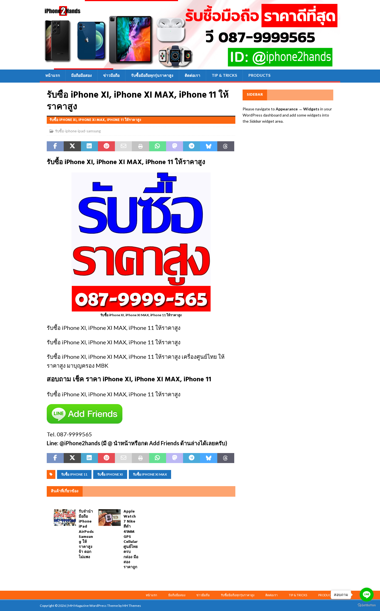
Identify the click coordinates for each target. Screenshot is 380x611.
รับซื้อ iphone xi (110, 474)
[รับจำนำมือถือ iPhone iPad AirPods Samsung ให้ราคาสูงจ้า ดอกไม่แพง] (65, 517)
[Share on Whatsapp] (157, 146)
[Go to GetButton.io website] (367, 605)
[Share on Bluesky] (208, 146)
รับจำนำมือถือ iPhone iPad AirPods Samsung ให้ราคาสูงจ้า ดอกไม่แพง (86, 534)
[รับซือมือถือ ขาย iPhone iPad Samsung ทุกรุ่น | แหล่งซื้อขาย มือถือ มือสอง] (190, 66)
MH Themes (131, 605)
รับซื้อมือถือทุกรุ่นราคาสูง (152, 75)
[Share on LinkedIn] (89, 146)
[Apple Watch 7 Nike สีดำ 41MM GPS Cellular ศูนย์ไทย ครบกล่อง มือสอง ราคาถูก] (109, 517)
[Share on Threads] (225, 146)
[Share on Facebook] (55, 146)
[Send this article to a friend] (123, 146)
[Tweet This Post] (72, 146)
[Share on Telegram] (191, 146)
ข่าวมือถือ (111, 75)
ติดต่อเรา (192, 75)
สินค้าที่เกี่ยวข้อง (64, 491)
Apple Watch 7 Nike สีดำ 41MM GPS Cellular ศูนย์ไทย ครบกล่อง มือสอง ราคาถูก (131, 539)
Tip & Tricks (224, 75)
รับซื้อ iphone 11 (74, 474)
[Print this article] (140, 146)
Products (259, 75)
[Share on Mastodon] (174, 146)
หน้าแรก (52, 75)
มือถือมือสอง (81, 75)
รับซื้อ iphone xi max (150, 474)
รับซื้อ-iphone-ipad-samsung (78, 131)
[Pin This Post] (106, 146)
